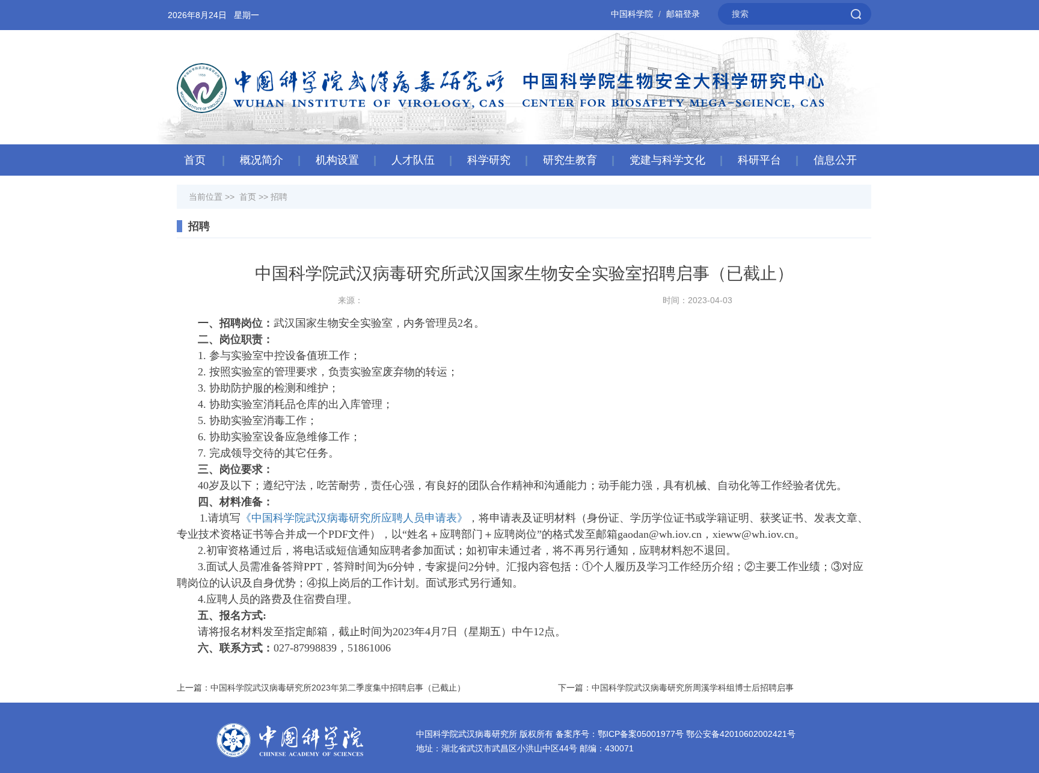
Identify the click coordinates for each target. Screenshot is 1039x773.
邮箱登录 (683, 14)
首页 (195, 160)
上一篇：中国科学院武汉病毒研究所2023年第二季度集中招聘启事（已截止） (321, 687)
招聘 (279, 197)
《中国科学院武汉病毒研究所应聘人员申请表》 (354, 518)
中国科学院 (632, 14)
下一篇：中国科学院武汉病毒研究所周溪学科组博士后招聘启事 (676, 687)
